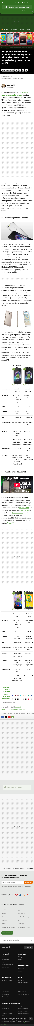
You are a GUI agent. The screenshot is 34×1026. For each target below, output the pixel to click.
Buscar (31, 940)
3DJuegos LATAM (22, 1006)
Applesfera (5, 962)
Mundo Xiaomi (6, 967)
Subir (27, 947)
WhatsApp (21, 924)
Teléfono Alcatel (20, 713)
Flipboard (23, 70)
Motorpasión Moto (23, 982)
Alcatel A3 (25, 510)
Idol (2, 105)
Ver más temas (7, 933)
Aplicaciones (21, 913)
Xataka (4, 957)
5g (18, 920)
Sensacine (21, 968)
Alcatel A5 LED (17, 513)
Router (22, 29)
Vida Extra (20, 959)
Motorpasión (21, 980)
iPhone (4, 924)
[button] (11, 85)
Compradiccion (6, 997)
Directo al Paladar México (7, 1014)
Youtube (16, 894)
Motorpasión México (23, 1013)
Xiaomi (4, 913)
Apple (19, 910)
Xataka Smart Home (7, 964)
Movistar (4, 910)
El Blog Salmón (22, 992)
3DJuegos (20, 957)
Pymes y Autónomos (23, 994)
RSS (23, 894)
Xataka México (6, 1006)
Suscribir (28, 882)
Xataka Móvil (5, 959)
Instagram (20, 894)
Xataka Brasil (5, 1008)
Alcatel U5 (11, 523)
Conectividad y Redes (24, 927)
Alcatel (10, 713)
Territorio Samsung (23, 917)
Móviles (6, 29)
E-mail (26, 70)
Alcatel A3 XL (24, 508)
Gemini (28, 29)
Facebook (16, 70)
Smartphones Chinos (8, 927)
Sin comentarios (9, 70)
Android (4, 920)
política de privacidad (26, 886)
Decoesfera (5, 994)
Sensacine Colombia (23, 1011)
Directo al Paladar (7, 980)
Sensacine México (23, 1008)
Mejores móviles (19, 868)
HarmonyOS (14, 29)
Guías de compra (7, 917)
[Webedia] (7, 948)
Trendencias (5, 992)
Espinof (20, 971)
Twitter (19, 70)
